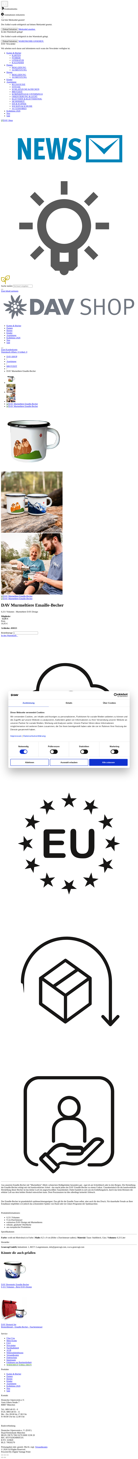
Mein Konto (11, 1340)
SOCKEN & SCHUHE (22, 106)
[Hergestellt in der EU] (69, 907)
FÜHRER (16, 58)
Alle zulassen (108, 762)
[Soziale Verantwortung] (69, 1179)
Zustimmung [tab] (29, 703)
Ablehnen (29, 762)
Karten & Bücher (13, 1374)
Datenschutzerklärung (34, 736)
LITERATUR (18, 60)
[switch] (54, 751)
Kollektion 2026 (13, 1386)
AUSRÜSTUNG (19, 70)
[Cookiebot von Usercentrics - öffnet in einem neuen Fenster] (116, 695)
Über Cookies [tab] (109, 703)
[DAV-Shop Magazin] (64, 283)
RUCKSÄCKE (18, 84)
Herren (9, 1379)
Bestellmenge (7, 633)
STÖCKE (16, 87)
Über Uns (10, 1338)
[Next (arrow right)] (5, 1457)
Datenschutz (11, 1357)
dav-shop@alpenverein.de (12, 1421)
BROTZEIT (17, 92)
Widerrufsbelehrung (14, 1353)
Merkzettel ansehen (27, 29)
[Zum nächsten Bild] (10, 383)
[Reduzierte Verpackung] (69, 1043)
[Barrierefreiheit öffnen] (4, 4)
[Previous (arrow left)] (2, 1457)
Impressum (16, 736)
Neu (8, 1388)
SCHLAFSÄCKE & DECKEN (25, 89)
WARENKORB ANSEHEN (31, 41)
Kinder (9, 1381)
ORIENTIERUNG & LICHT (24, 96)
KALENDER (18, 63)
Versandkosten (12, 1355)
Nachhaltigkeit (12, 1348)
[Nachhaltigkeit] (5, 283)
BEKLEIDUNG (19, 67)
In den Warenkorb (9, 635)
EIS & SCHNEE (19, 104)
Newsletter (11, 1345)
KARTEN (16, 55)
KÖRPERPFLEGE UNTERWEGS (27, 94)
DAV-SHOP (11, 356)
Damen (9, 1376)
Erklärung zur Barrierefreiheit (19, 1362)
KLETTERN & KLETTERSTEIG (27, 99)
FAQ (8, 1343)
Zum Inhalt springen (9, 291)
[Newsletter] (69, 175)
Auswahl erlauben (69, 762)
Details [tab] (69, 703)
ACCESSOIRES (19, 108)
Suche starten (6, 286)
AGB (8, 1350)
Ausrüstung (11, 361)
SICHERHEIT (18, 101)
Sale (8, 1391)
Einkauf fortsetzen (9, 29)
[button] (2, 289)
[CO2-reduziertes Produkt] (69, 771)
